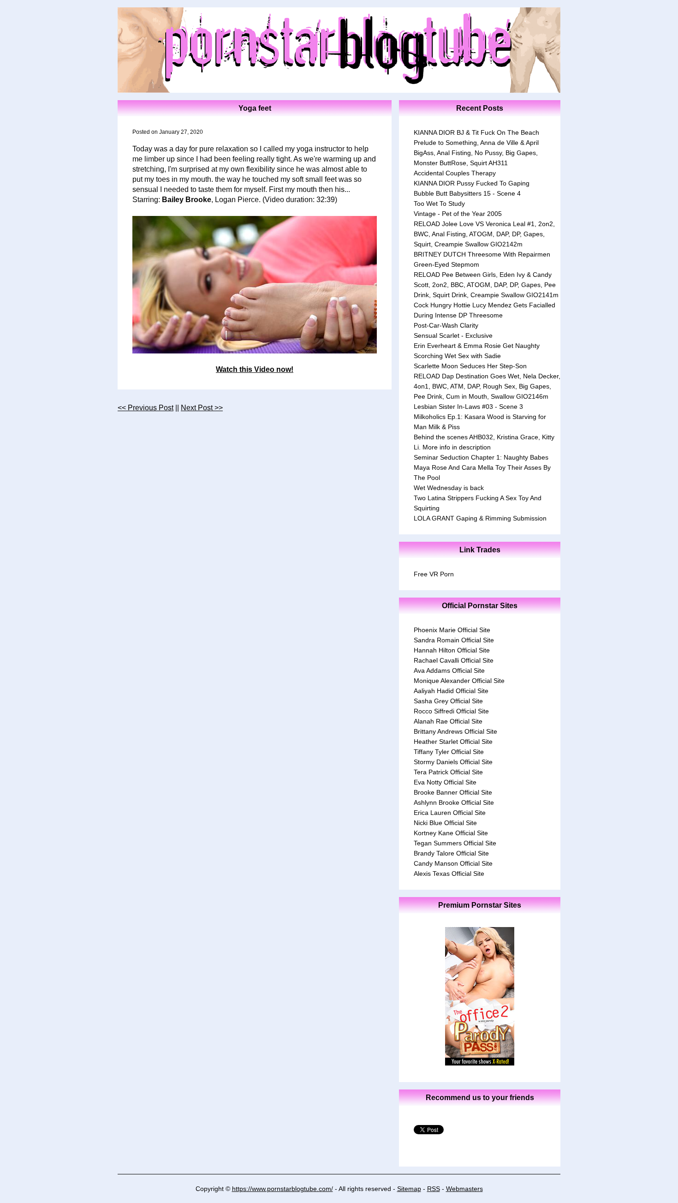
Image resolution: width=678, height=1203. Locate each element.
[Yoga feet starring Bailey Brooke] (254, 285)
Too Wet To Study (439, 203)
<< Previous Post (145, 408)
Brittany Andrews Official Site (455, 731)
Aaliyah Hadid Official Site (451, 690)
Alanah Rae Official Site (448, 721)
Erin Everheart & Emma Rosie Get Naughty (477, 345)
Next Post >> (202, 408)
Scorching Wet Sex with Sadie (457, 355)
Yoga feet (254, 108)
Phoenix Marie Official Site (452, 630)
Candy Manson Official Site (453, 863)
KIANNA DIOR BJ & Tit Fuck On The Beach (476, 132)
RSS (433, 1188)
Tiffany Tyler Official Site (449, 751)
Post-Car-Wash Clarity (446, 325)
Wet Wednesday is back (449, 487)
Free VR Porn (434, 574)
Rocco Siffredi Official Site (451, 711)
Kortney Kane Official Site (451, 833)
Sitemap (409, 1188)
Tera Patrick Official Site (448, 772)
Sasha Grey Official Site (448, 701)
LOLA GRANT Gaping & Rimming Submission (480, 518)
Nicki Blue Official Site (445, 822)
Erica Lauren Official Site (450, 812)
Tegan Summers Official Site (455, 843)
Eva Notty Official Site (445, 782)
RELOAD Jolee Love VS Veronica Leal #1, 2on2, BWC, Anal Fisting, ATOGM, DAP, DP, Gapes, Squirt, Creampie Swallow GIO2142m (484, 234)
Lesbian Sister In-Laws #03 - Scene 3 (468, 406)
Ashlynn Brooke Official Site (454, 802)
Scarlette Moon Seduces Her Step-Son (470, 366)
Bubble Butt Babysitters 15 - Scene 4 (467, 193)
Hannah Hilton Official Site (452, 650)
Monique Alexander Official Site (459, 680)
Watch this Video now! (254, 369)
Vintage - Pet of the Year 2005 (458, 213)
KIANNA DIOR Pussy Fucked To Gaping (471, 183)
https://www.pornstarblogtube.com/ (282, 1188)
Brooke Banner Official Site (453, 792)
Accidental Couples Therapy (455, 173)
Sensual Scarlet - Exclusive (453, 335)
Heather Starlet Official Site (453, 741)
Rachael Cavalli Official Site (454, 660)
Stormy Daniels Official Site (453, 762)
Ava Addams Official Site (449, 670)
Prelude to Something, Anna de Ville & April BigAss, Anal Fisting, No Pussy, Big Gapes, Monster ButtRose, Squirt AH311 (476, 153)
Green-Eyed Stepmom (446, 264)
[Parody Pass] (479, 1063)
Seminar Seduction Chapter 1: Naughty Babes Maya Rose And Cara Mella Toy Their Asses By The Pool (482, 467)
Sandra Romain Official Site (454, 640)
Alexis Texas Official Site (449, 873)
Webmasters (464, 1188)
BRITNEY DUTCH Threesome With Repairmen (482, 254)
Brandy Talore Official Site (451, 853)
